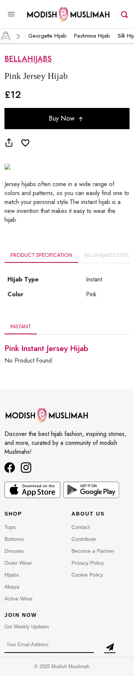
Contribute (83, 539)
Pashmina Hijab (92, 36)
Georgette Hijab (47, 36)
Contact (80, 527)
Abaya (11, 587)
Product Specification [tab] (41, 255)
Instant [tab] (20, 326)
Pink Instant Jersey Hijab (46, 348)
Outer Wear (18, 563)
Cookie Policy (87, 575)
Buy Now (62, 118)
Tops (10, 527)
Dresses (14, 551)
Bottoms (14, 539)
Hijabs (11, 575)
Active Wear (18, 599)
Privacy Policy (87, 563)
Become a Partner (92, 551)
